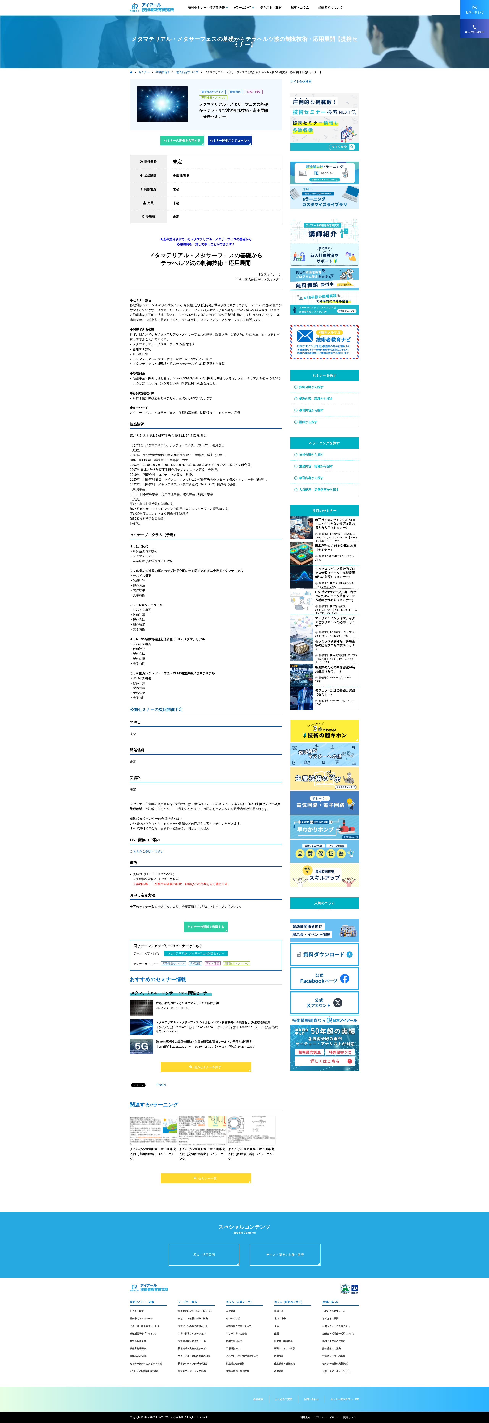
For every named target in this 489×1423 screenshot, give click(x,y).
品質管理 (230, 1311)
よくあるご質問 (330, 1318)
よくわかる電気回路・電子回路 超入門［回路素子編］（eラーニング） (251, 1153)
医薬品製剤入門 (234, 1341)
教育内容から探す (311, 410)
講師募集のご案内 (331, 1348)
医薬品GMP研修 (138, 1356)
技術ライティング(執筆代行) (192, 1363)
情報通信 (235, 91)
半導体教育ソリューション (192, 1333)
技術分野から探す (311, 387)
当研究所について (330, 7)
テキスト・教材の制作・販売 (193, 1318)
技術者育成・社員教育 (237, 1371)
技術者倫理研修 (138, 1348)
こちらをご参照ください (147, 851)
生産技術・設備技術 (284, 1363)
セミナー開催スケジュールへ (230, 140)
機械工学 (278, 1311)
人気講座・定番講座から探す (319, 489)
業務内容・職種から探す (316, 398)
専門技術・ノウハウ (213, 97)
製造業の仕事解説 (235, 1363)
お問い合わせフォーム (333, 1311)
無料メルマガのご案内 (333, 1341)
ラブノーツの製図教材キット (193, 1326)
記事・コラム (300, 7)
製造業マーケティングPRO (192, 1371)
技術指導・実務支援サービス (193, 1348)
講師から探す (308, 422)
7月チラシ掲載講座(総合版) (144, 1371)
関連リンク (349, 1417)
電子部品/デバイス (212, 91)
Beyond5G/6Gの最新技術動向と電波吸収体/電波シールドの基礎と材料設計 (204, 1041)
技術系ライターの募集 (333, 1356)
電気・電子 (280, 1318)
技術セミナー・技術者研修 (206, 7)
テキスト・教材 (271, 7)
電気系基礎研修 (138, 1341)
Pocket (161, 1084)
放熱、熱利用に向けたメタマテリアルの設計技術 (187, 1003)
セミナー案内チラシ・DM (344, 1399)
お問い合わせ (311, 1399)
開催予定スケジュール (141, 1318)
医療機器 (278, 1356)
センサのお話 (233, 1318)
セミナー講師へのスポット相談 (146, 1363)
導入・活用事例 (204, 1254)
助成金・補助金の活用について (338, 1333)
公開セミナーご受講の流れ (336, 1326)
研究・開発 (254, 91)
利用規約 (305, 1417)
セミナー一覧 (207, 1178)
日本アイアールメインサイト (337, 1371)
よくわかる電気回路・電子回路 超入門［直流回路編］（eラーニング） (153, 1153)
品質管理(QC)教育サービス (192, 1341)
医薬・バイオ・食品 (284, 1348)
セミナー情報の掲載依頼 (335, 1363)
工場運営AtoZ (233, 1348)
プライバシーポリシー (326, 1417)
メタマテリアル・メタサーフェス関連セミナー (196, 953)
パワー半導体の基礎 (236, 1333)
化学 (276, 1326)
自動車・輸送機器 (283, 1341)
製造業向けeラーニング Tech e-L (195, 1311)
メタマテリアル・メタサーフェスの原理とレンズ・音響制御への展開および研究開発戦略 (213, 1022)
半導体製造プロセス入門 (238, 1326)
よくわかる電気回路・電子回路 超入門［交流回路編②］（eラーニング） (202, 1153)
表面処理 (278, 1371)
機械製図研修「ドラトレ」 (143, 1333)
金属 (276, 1333)
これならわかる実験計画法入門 (242, 1356)
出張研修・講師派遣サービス (145, 1326)
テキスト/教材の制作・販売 (285, 1254)
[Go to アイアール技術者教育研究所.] (131, 72)
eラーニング (242, 7)
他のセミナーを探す (207, 1067)
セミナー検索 (137, 1311)
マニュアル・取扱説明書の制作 (194, 1356)
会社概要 (258, 1399)
